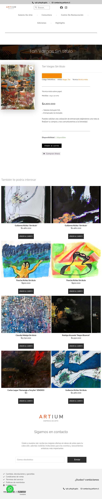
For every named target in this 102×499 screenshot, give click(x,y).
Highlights (60, 23)
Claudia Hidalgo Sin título (26, 335)
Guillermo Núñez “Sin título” (26, 226)
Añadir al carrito (51, 146)
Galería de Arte (25, 15)
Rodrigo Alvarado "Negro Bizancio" (76, 335)
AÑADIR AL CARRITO (26, 236)
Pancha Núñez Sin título (26, 280)
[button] (31, 68)
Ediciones (41, 23)
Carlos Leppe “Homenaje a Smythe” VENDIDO (25, 390)
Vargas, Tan (66, 79)
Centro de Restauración (72, 15)
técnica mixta (83, 79)
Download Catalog (51, 76)
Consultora (47, 15)
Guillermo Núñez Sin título (76, 390)
